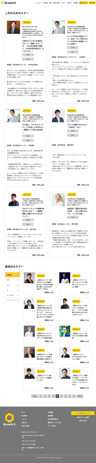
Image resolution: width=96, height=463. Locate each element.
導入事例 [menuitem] (45, 3)
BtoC (8, 285)
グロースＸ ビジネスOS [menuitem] (28, 441)
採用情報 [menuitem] (50, 416)
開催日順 (9, 275)
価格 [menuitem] (50, 3)
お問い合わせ (92, 2)
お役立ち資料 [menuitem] (56, 3)
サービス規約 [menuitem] (52, 426)
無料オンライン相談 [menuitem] (83, 417)
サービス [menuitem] (38, 3)
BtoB (8, 280)
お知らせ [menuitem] (69, 3)
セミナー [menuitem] (63, 3)
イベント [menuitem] (24, 419)
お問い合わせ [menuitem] (83, 421)
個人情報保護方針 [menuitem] (53, 419)
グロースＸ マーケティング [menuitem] (29, 432)
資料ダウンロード (83, 2)
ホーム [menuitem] (24, 412)
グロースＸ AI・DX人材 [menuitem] (28, 444)
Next (80, 396)
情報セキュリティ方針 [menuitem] (54, 422)
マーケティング (11, 300)
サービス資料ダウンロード (83, 413)
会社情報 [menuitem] (75, 3)
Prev (35, 396)
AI (7, 290)
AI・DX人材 (10, 295)
